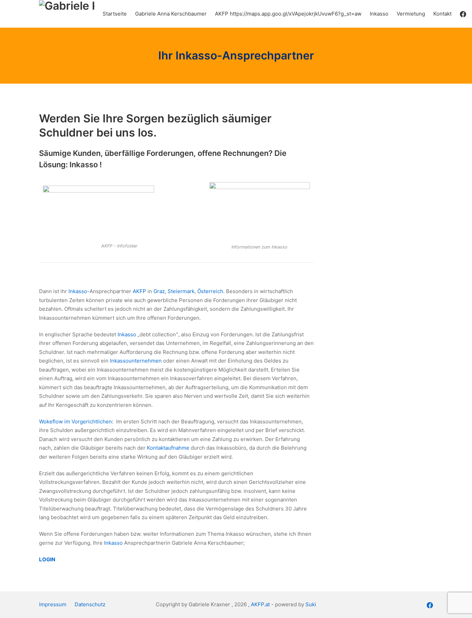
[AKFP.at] (66, 13)
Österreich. (211, 291)
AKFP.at (260, 604)
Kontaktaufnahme (168, 447)
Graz (159, 291)
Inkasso (126, 334)
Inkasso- (78, 291)
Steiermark (181, 291)
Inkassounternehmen (136, 360)
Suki (310, 604)
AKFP (139, 291)
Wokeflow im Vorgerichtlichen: (77, 421)
